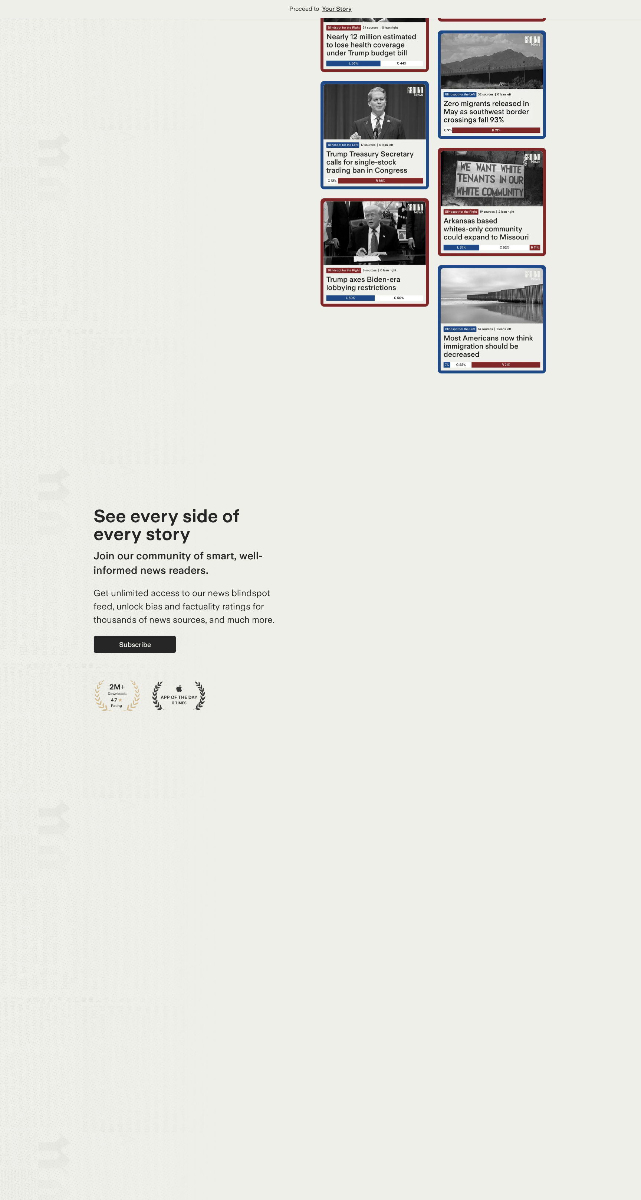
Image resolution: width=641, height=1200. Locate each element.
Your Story (337, 8)
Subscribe (135, 644)
